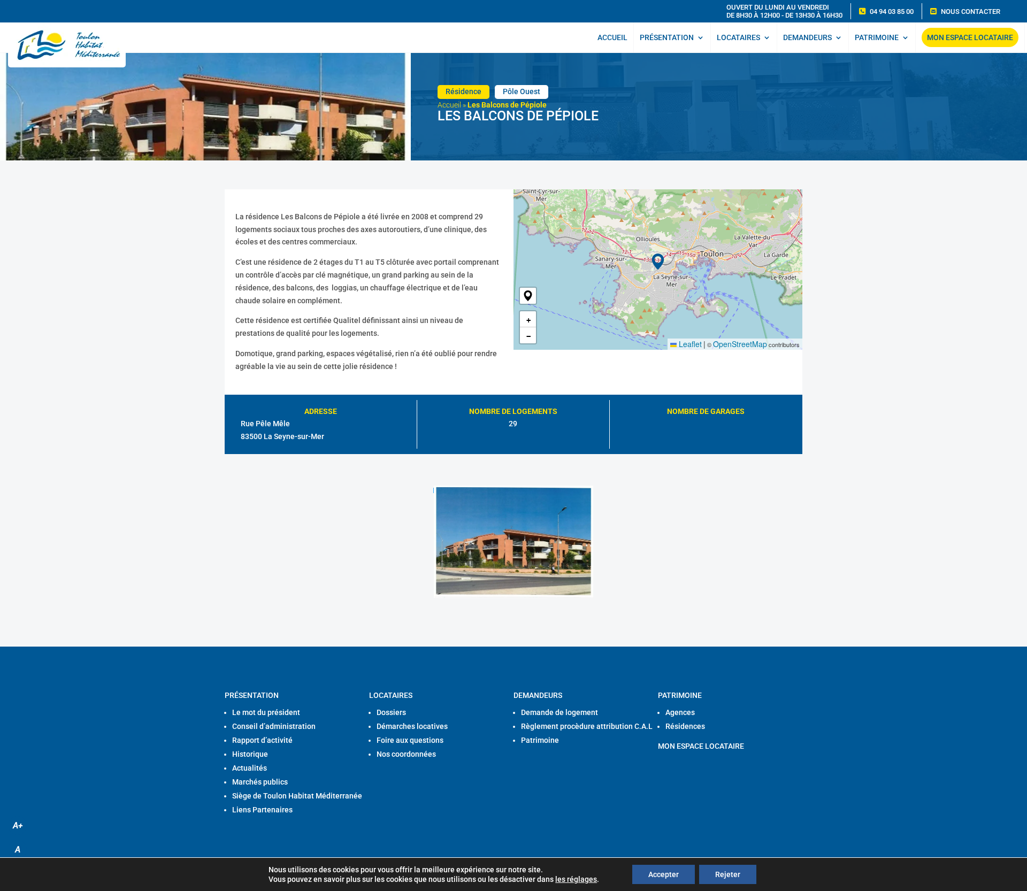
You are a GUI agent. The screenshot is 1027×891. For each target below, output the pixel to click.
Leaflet (689, 344)
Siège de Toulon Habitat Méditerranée (297, 796)
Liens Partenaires (262, 809)
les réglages (576, 879)
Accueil (612, 37)
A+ (17, 825)
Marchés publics (260, 782)
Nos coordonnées (406, 754)
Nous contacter (970, 11)
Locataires (738, 37)
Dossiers (391, 712)
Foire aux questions (410, 740)
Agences (680, 712)
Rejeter (727, 874)
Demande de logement (559, 712)
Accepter (663, 874)
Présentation (667, 37)
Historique (250, 754)
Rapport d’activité (262, 740)
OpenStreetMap (740, 344)
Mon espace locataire (970, 37)
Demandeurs (807, 37)
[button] (528, 296)
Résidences (685, 726)
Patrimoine (877, 37)
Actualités (249, 768)
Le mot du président (266, 712)
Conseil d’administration (274, 726)
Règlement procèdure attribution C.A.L (587, 726)
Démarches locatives (412, 726)
